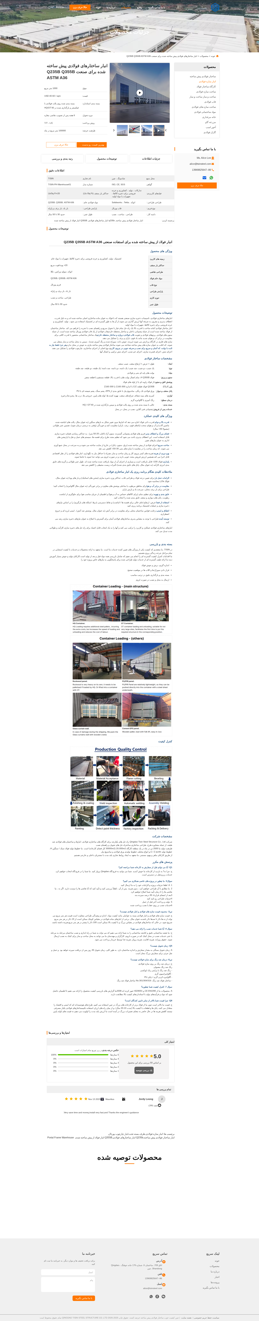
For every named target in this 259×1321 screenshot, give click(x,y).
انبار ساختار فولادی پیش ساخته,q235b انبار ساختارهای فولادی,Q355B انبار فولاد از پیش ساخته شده (125, 1137)
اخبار (217, 1277)
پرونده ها (215, 1282)
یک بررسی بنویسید (144, 1070)
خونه (98, 7)
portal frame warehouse (60, 1137)
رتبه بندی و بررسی (62, 158)
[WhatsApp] (211, 177)
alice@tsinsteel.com (200, 164)
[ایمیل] (204, 177)
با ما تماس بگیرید (156, 7)
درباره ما (111, 7)
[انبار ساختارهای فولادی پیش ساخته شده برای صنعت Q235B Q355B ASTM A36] (140, 93)
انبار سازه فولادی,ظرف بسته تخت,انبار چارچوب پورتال (136, 1134)
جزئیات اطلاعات (151, 158)
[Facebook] (157, 1297)
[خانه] (215, 7)
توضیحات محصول (107, 158)
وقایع (139, 7)
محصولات (126, 7)
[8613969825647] (151, 1297)
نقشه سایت (186, 1318)
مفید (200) (153, 1105)
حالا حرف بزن (80, 7)
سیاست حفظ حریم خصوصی (206, 1318)
